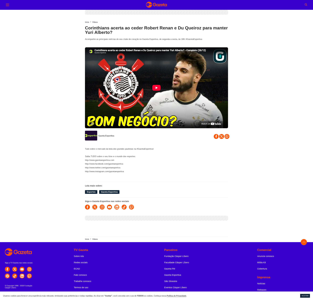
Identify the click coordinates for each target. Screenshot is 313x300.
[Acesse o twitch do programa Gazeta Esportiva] (131, 207)
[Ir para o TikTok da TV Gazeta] (14, 276)
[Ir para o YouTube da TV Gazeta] (22, 269)
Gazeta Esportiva (106, 136)
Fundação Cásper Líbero (176, 256)
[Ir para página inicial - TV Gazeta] (156, 5)
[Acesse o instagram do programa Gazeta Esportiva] (102, 207)
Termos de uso (81, 287)
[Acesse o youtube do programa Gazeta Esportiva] (109, 207)
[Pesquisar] (306, 4)
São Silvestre (170, 281)
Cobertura (262, 269)
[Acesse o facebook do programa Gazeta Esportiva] (87, 207)
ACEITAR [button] (305, 296)
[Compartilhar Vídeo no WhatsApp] (226, 136)
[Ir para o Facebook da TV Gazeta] (7, 269)
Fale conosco (80, 275)
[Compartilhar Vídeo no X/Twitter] (221, 136)
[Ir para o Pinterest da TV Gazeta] (7, 276)
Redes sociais (81, 262)
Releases (261, 290)
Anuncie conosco (265, 256)
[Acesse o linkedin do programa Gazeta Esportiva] (116, 207)
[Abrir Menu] (7, 5)
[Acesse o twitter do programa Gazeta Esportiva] (94, 207)
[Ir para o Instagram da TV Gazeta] (29, 269)
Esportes (91, 192)
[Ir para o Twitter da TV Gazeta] (14, 269)
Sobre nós (79, 256)
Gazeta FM (169, 269)
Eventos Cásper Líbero (175, 287)
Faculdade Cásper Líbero (176, 262)
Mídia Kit (261, 262)
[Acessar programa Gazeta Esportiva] (91, 136)
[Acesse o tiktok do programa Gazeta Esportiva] (124, 207)
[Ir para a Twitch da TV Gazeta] (29, 276)
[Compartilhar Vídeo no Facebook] (216, 136)
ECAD (77, 269)
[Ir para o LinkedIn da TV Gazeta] (22, 276)
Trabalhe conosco (82, 281)
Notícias (261, 283)
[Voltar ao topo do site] (304, 242)
